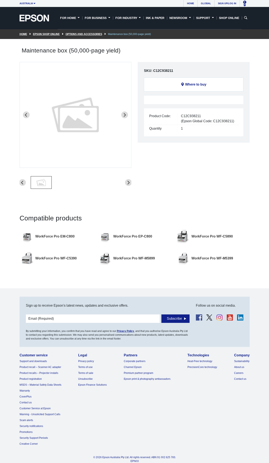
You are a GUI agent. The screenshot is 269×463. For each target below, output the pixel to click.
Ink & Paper (155, 18)
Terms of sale (85, 373)
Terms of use (85, 367)
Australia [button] (26, 3)
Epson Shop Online (46, 34)
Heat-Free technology (199, 361)
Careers (238, 373)
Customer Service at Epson (35, 408)
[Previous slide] (26, 114)
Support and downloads (33, 361)
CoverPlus (26, 396)
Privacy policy (86, 361)
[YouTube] (230, 317)
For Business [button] (96, 18)
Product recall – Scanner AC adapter (40, 367)
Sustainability (241, 361)
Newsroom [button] (178, 18)
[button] (41, 182)
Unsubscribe (85, 378)
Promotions (26, 432)
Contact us (26, 402)
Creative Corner (29, 443)
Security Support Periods (34, 437)
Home (190, 3)
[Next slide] (124, 114)
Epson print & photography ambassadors (147, 378)
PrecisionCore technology (202, 367)
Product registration (31, 378)
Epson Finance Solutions (92, 384)
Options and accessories (84, 34)
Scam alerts (26, 420)
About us (239, 367)
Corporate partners (134, 361)
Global (206, 3)
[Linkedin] (240, 317)
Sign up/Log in (227, 3)
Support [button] (203, 18)
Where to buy (195, 84)
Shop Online (229, 18)
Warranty (25, 390)
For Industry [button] (126, 18)
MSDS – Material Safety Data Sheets (40, 384)
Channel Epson (133, 367)
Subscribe (174, 318)
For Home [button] (68, 18)
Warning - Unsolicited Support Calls (40, 414)
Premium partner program (138, 373)
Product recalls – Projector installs (39, 373)
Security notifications (31, 426)
